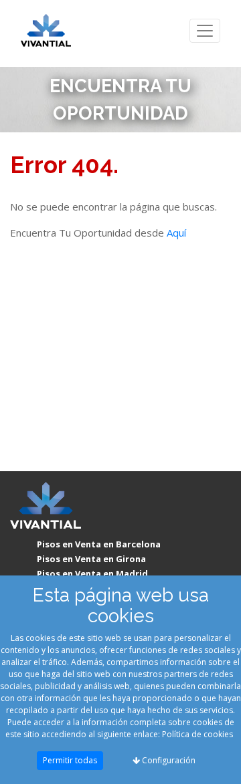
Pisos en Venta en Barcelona (99, 544)
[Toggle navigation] (204, 31)
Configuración (167, 760)
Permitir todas (70, 760)
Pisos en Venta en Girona (91, 559)
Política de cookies (197, 734)
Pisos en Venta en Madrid (92, 573)
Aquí (176, 232)
